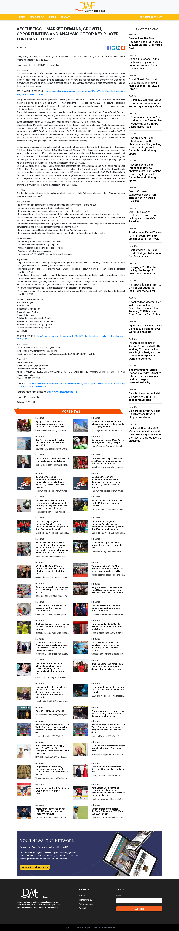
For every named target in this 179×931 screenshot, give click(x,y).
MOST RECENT (37, 17)
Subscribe (139, 909)
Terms (82, 895)
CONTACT (66, 17)
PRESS (52, 17)
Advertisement (86, 904)
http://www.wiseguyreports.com (62, 392)
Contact (82, 908)
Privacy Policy (85, 900)
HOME (22, 17)
